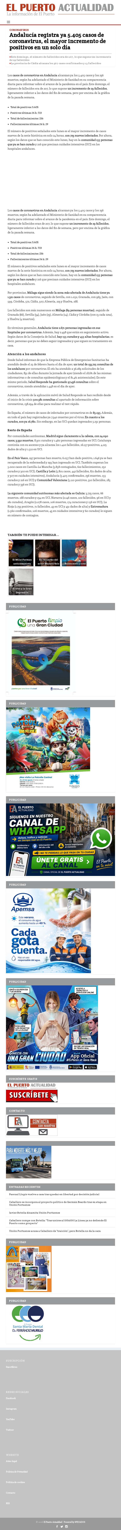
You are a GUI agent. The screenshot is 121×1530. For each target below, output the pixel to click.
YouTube (10, 1419)
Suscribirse (11, 1366)
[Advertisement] (60, 177)
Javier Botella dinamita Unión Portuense (34, 1213)
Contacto (10, 1492)
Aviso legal (11, 1461)
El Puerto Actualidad (53, 1522)
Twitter (10, 1429)
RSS (8, 1503)
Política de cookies (15, 1482)
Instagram (11, 1408)
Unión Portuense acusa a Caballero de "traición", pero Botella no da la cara (55, 1231)
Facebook (11, 1398)
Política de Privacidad (17, 1471)
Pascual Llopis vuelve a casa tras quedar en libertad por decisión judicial (54, 1194)
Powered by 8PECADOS (74, 1522)
